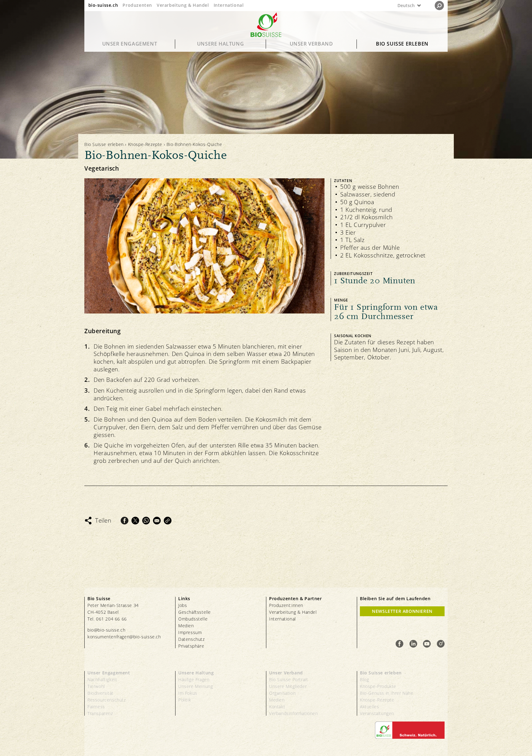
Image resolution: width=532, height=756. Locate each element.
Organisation (282, 693)
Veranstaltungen (377, 713)
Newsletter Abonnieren (402, 611)
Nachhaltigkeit (102, 679)
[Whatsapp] (146, 520)
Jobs (182, 605)
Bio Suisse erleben (402, 43)
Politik (184, 700)
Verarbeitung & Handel (183, 5)
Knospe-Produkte (378, 686)
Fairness (96, 707)
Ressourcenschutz (106, 700)
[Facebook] (124, 520)
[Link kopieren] (167, 520)
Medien (186, 626)
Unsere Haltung (220, 43)
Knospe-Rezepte (145, 144)
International (229, 5)
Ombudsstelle (193, 619)
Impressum (190, 632)
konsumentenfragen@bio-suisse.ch (124, 637)
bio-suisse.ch (103, 5)
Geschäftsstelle (194, 612)
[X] (135, 520)
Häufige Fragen (193, 679)
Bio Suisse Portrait (288, 679)
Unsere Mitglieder (288, 686)
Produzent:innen (286, 605)
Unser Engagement (129, 43)
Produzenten (137, 5)
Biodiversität (100, 693)
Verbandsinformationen (293, 713)
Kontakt (277, 707)
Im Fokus (187, 693)
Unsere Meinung (195, 686)
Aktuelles (369, 707)
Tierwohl (96, 686)
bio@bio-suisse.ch (106, 630)
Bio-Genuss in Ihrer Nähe (386, 693)
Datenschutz (191, 639)
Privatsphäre (191, 646)
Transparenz (100, 713)
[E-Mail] (157, 520)
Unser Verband (311, 43)
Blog (364, 679)
